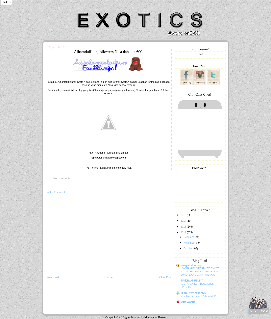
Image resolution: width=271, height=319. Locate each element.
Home (109, 277)
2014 (184, 220)
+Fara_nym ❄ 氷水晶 (193, 292)
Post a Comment (55, 192)
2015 (184, 214)
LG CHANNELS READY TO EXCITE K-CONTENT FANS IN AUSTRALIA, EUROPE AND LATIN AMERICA (200, 271)
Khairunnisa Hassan (89, 11)
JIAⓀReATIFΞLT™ (192, 280)
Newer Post (52, 277)
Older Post (165, 277)
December (190, 236)
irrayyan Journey (191, 265)
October (188, 248)
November (190, 242)
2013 (184, 226)
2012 (184, 232)
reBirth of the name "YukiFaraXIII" (198, 296)
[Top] (258, 305)
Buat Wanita (188, 301)
